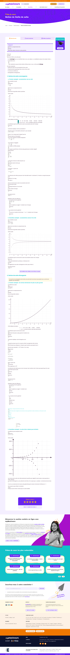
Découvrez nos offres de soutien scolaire (30, 271)
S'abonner (60, 48)
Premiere (10, 25)
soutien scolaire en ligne (39, 524)
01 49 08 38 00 (28, 604)
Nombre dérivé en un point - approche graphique (14, 570)
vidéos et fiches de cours (36, 534)
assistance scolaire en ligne (30, 533)
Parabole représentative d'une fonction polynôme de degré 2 (55, 570)
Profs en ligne (19, 532)
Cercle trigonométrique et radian (35, 570)
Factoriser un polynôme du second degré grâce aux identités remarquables (15, 559)
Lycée (6, 25)
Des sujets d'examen (60, 39)
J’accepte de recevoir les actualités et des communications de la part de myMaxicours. (22, 592)
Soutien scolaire (30, 631)
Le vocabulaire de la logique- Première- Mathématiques (35, 559)
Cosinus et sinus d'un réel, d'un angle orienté (55, 559)
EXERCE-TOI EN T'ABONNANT (12, 540)
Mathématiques (16, 25)
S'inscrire (41, 588)
